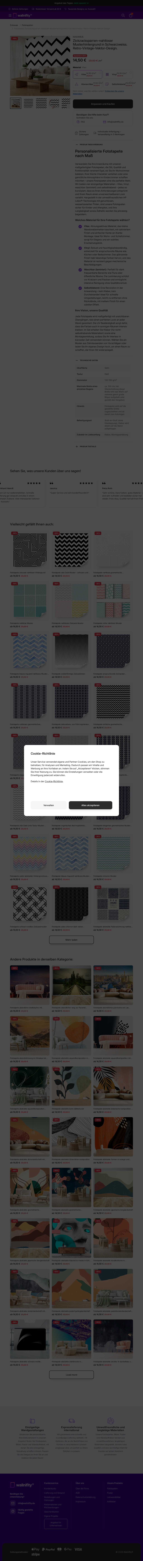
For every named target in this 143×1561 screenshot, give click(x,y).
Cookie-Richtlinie (54, 781)
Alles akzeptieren (90, 805)
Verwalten (48, 805)
